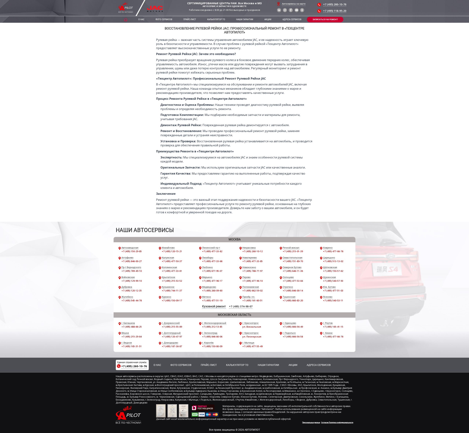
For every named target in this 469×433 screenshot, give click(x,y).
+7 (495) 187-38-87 (172, 346)
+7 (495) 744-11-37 (172, 290)
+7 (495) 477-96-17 (212, 280)
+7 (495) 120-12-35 (131, 290)
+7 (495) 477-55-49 (252, 346)
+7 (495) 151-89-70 (293, 261)
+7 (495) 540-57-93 (333, 280)
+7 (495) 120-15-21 (172, 251)
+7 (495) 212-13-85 (212, 326)
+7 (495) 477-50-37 (172, 261)
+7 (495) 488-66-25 (131, 326)
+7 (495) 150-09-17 (172, 300)
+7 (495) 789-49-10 (131, 271)
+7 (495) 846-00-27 (131, 261)
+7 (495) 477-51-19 (212, 300)
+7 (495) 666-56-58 (293, 336)
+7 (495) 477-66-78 (333, 251)
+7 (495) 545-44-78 (131, 300)
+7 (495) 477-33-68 (212, 261)
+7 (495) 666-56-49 (293, 326)
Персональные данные (311, 422)
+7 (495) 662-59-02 (252, 290)
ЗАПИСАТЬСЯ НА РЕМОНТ (325, 19)
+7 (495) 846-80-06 (212, 336)
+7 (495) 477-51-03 (333, 290)
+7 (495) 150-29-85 (131, 251)
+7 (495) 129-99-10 (131, 280)
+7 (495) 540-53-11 (333, 300)
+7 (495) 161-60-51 (252, 300)
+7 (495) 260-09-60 (212, 290)
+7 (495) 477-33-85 (252, 261)
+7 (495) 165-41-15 (333, 326)
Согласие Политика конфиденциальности (337, 422)
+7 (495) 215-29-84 (131, 336)
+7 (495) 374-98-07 (240, 306)
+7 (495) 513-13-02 (333, 261)
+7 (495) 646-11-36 (293, 271)
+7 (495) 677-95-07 (212, 271)
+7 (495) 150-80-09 (212, 346)
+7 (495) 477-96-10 (252, 280)
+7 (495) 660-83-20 (293, 300)
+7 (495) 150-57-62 (333, 271)
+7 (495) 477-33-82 (212, 251)
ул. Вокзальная (251, 326)
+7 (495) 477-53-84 (293, 280)
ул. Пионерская (251, 336)
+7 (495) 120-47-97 (172, 336)
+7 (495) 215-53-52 (172, 280)
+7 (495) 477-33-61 (172, 271)
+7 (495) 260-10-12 (252, 251)
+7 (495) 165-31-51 (131, 346)
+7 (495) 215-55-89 (172, 326)
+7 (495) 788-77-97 (252, 271)
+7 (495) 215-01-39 (293, 251)
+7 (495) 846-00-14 (293, 290)
